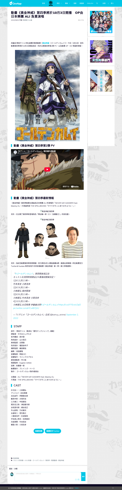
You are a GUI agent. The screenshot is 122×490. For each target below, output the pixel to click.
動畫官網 (38, 431)
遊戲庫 (82, 3)
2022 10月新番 (18, 460)
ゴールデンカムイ (38, 460)
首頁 (43, 3)
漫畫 (75, 3)
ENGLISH (90, 3)
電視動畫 (54, 460)
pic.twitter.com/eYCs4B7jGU (26, 308)
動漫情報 (16, 458)
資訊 (58, 3)
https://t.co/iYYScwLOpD (70, 304)
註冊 (104, 3)
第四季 (47, 460)
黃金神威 (45, 43)
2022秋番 (28, 460)
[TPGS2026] (51, 3)
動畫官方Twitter (53, 431)
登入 (112, 3)
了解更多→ (77, 488)
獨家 (66, 3)
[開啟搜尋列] (97, 3)
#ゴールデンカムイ (24, 273)
